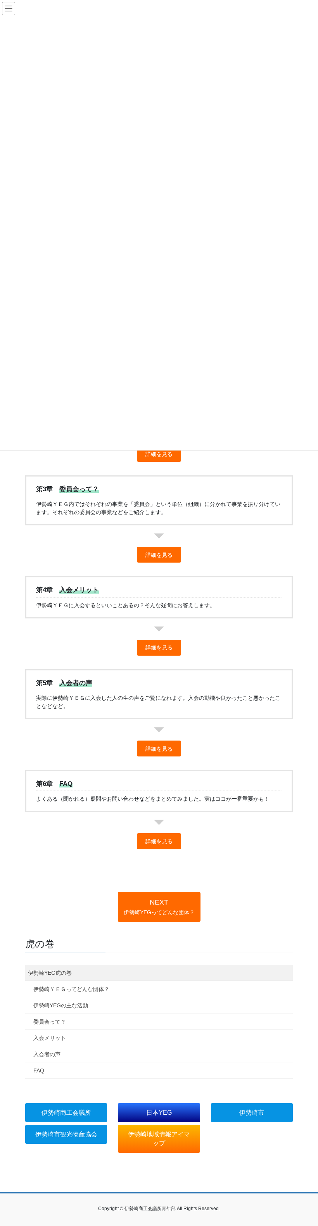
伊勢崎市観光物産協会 (66, 1134)
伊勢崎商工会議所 (66, 1112)
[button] (159, 454)
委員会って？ (49, 1022)
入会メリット (49, 1038)
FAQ (38, 1070)
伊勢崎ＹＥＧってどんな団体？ (71, 989)
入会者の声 (46, 1054)
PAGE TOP (303, 1182)
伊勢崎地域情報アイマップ (159, 1139)
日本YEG (159, 1112)
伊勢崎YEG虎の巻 (50, 973)
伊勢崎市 (251, 1112)
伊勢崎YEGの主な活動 (60, 1005)
